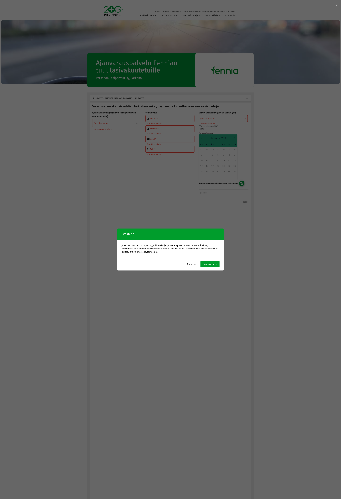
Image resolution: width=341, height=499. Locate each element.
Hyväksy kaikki (210, 264)
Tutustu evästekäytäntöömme (144, 252)
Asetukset (192, 264)
